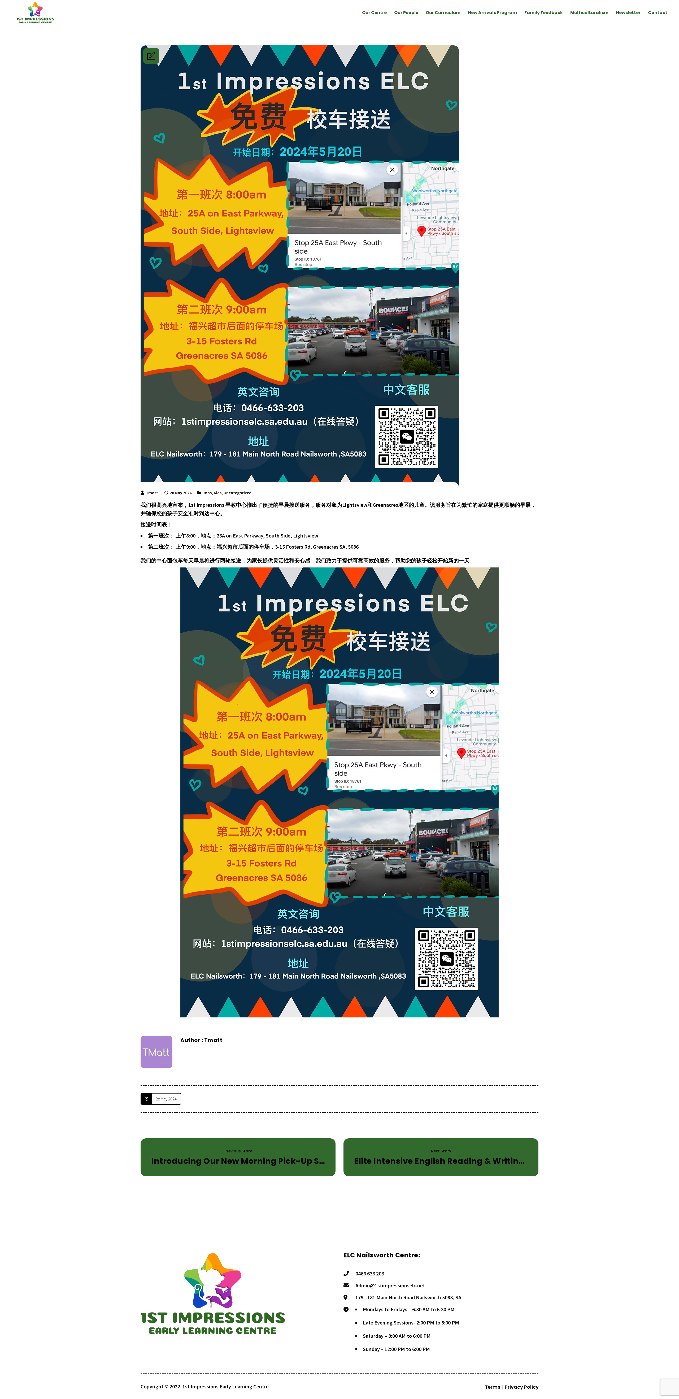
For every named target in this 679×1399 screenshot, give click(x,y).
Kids (217, 492)
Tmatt (152, 492)
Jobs (207, 492)
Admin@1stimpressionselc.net (390, 1285)
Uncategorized (237, 492)
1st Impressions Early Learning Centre (225, 1386)
